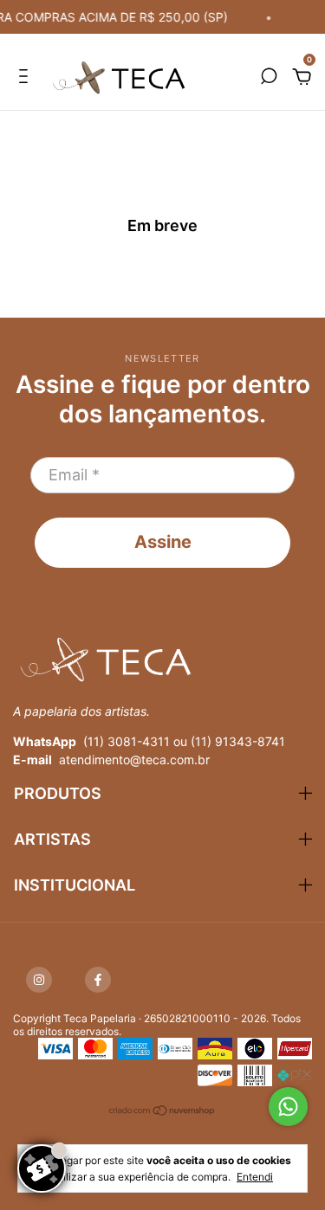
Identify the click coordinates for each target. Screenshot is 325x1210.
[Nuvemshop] (162, 1112)
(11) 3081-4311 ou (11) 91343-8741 (184, 741)
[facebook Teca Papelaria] (98, 980)
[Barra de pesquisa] (268, 78)
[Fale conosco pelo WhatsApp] (288, 1106)
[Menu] (26, 78)
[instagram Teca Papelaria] (39, 980)
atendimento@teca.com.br (134, 759)
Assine (163, 541)
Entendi (255, 1176)
